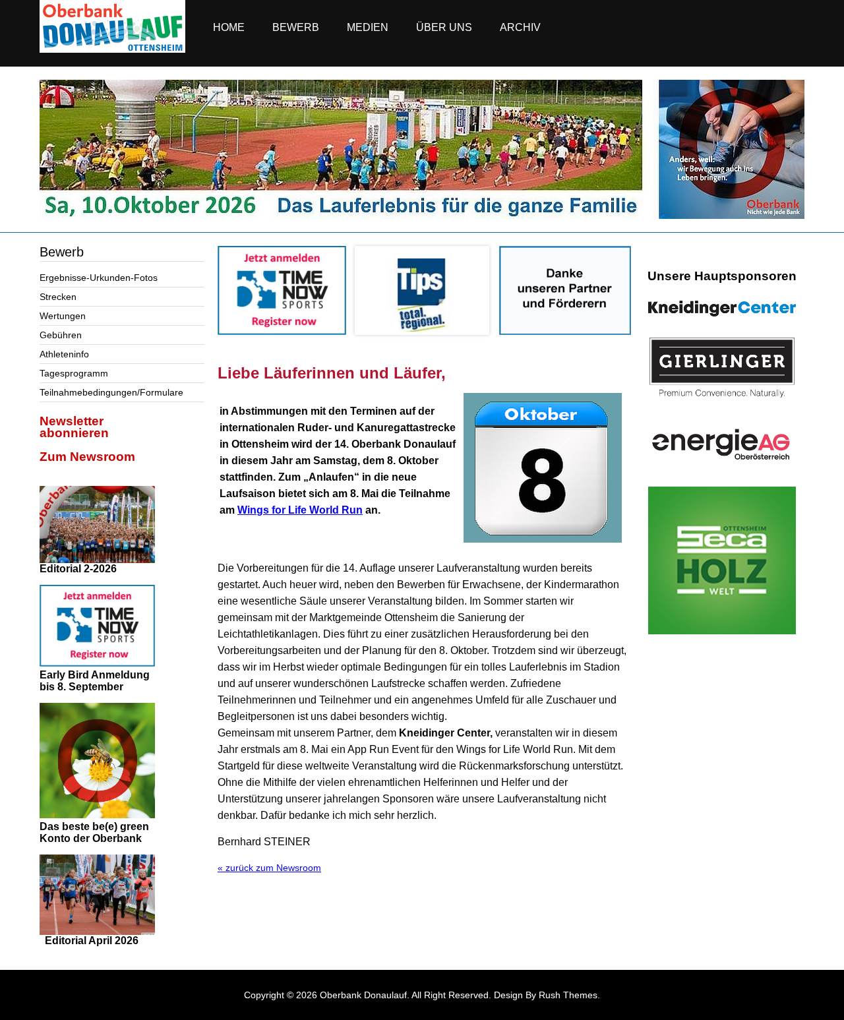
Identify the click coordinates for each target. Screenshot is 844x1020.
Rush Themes (568, 995)
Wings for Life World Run (300, 510)
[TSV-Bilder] (422, 215)
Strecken (58, 296)
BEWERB (295, 27)
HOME (229, 27)
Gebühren (61, 335)
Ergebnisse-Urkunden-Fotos (99, 277)
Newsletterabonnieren (74, 427)
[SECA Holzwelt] (722, 560)
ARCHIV (520, 27)
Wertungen (63, 316)
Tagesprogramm (74, 373)
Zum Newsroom (87, 457)
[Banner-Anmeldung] (282, 331)
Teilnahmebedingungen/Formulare (111, 392)
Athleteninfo (64, 354)
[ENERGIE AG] (722, 444)
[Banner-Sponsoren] (565, 331)
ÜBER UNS (444, 27)
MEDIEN (367, 27)
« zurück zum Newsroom (269, 867)
